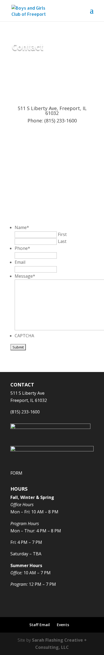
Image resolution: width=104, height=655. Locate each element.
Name (22, 227)
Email (20, 262)
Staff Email (39, 624)
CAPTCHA (24, 336)
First (62, 234)
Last (62, 241)
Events (63, 624)
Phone (22, 248)
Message (25, 276)
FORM (16, 473)
